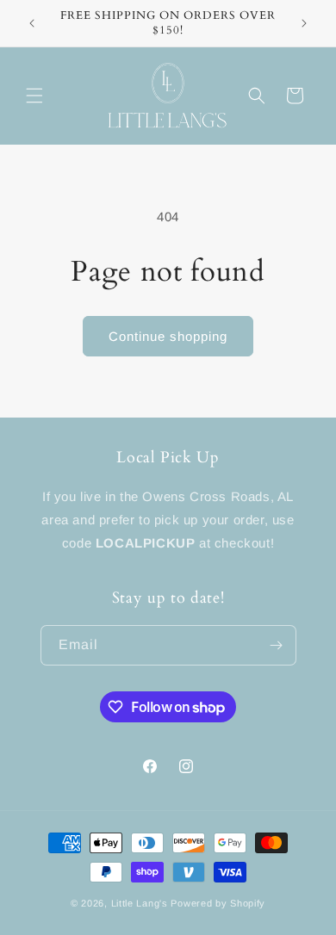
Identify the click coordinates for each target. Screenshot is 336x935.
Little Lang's (139, 903)
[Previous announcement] (32, 23)
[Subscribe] (277, 645)
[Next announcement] (304, 23)
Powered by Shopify (218, 903)
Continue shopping (168, 336)
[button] (34, 96)
